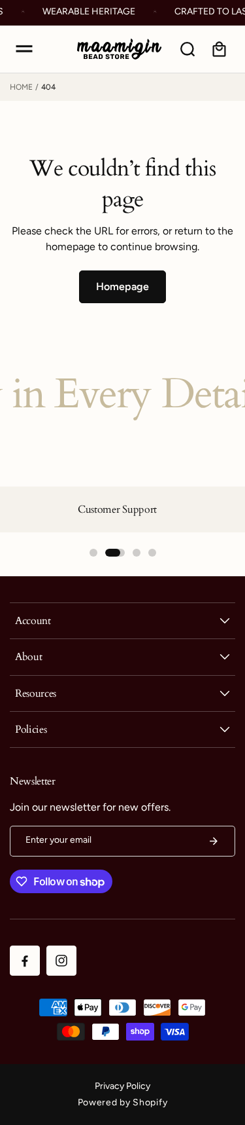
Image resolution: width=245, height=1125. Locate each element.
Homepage (122, 286)
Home (21, 87)
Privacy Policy (122, 1086)
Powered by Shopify (123, 1102)
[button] (24, 49)
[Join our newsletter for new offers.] (213, 841)
